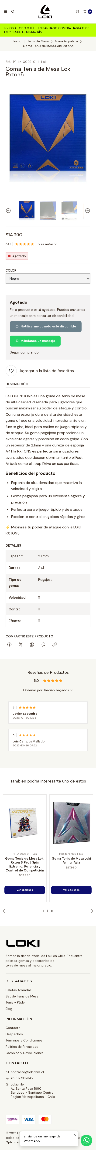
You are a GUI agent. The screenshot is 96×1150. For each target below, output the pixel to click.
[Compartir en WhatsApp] (32, 645)
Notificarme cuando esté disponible (48, 326)
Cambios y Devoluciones (25, 1053)
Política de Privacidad (22, 1047)
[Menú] (5, 11)
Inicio (17, 41)
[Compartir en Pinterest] (43, 645)
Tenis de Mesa (38, 41)
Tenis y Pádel (15, 1002)
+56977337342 (22, 1078)
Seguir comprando (24, 352)
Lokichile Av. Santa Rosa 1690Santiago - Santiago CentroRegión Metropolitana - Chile (33, 1090)
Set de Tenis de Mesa (22, 996)
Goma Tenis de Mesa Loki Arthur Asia (71, 860)
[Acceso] (77, 11)
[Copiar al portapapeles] (54, 645)
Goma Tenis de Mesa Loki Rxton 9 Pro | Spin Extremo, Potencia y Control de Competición (25, 864)
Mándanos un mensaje (38, 341)
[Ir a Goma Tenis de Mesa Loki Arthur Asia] (71, 823)
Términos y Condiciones (24, 1040)
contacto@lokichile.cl (27, 1072)
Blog (9, 1009)
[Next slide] (86, 210)
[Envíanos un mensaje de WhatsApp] (86, 1140)
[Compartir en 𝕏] (21, 645)
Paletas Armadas (18, 990)
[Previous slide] (9, 210)
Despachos (14, 1034)
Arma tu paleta (66, 41)
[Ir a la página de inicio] (45, 11)
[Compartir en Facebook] (9, 645)
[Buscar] (12, 11)
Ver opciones (25, 889)
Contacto (13, 1028)
